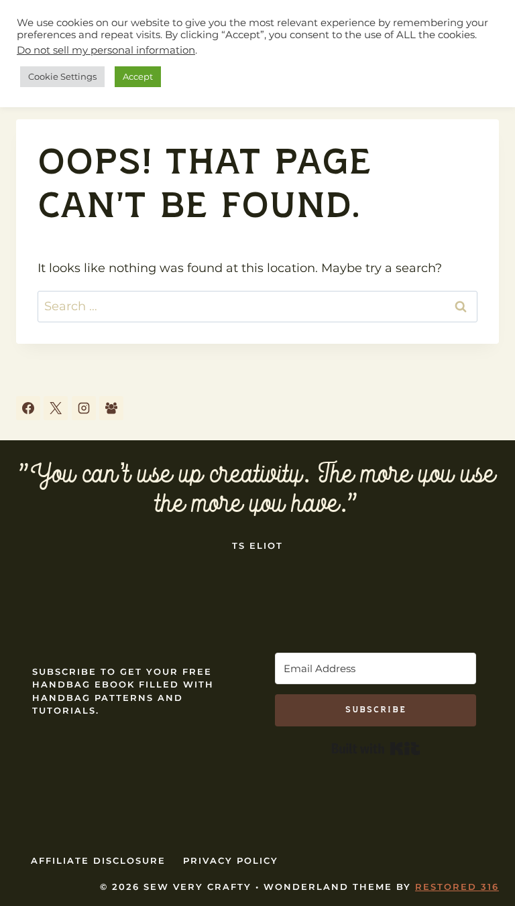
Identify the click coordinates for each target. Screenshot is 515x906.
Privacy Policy (230, 860)
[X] (56, 408)
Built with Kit (375, 748)
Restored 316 (457, 886)
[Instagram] (84, 408)
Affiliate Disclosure (98, 860)
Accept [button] (138, 76)
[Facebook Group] (111, 408)
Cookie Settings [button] (62, 76)
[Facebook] (28, 408)
